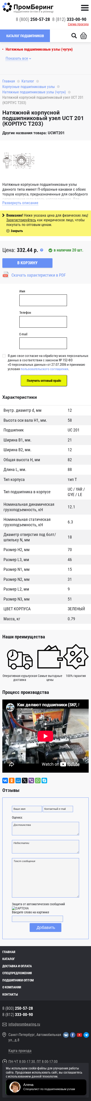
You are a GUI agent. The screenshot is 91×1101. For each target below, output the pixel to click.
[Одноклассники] (11, 780)
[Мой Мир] (18, 780)
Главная (8, 81)
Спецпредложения (17, 973)
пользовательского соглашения (44, 369)
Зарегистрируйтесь (21, 220)
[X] (25, 780)
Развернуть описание (20, 202)
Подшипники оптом (18, 980)
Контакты (10, 994)
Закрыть (17, 231)
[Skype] (44, 780)
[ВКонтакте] (5, 780)
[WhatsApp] (38, 780)
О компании (11, 987)
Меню (85, 8)
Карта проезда (20, 1051)
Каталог (27, 81)
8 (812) (69, 19)
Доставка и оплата (17, 966)
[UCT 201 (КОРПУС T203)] (18, 161)
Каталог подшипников (25, 36)
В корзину (27, 262)
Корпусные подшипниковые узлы (28, 87)
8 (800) (33, 19)
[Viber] (31, 780)
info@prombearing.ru (24, 1024)
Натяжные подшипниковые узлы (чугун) (39, 49)
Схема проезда (78, 24)
